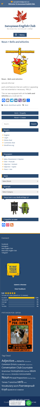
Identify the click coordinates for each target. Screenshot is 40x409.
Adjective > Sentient (10, 164)
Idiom (33, 370)
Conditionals (21, 364)
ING (3, 374)
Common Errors (9, 364)
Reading (30, 378)
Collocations (27, 361)
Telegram (5, 253)
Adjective (8, 361)
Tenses (5, 382)
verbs (25, 382)
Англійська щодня (15, 105)
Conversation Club (11, 367)
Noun (26, 105)
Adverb (20, 361)
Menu (22, 35)
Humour (26, 371)
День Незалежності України (13, 159)
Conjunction (29, 364)
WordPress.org (9, 145)
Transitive (12, 382)
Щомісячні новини (15, 389)
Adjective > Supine (10, 167)
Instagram (5, 246)
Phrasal (13, 377)
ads (15, 361)
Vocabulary (7, 385)
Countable (27, 367)
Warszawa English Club (9, 251)
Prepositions (22, 378)
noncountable (25, 374)
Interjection (8, 374)
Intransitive (15, 374)
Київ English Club (7, 248)
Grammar (6, 371)
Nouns (6, 105)
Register (7, 135)
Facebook (5, 244)
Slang (34, 378)
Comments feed (9, 143)
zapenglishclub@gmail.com (21, 2)
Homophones (17, 371)
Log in (6, 138)
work (16, 385)
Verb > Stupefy (20, 113)
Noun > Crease (20, 117)
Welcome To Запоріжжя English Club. (21, 4)
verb (20, 382)
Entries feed (8, 140)
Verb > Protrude (9, 162)
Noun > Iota (8, 169)
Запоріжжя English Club (20, 26)
